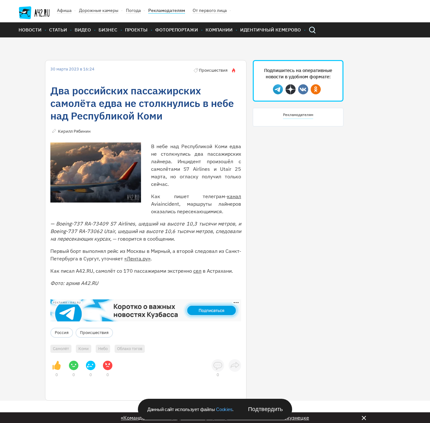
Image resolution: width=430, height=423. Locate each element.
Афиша (64, 10)
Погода (133, 10)
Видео (83, 30)
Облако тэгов (129, 348)
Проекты (136, 30)
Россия (62, 332)
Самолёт (61, 348)
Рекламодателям (166, 10)
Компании (219, 30)
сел (197, 271)
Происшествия (94, 332)
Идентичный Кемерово (270, 30)
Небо (103, 348)
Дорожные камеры (98, 10)
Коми (83, 348)
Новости (30, 30)
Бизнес (108, 30)
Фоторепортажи (176, 30)
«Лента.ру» (137, 258)
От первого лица (210, 10)
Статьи (58, 30)
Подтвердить (265, 409)
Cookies (224, 409)
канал (234, 196)
